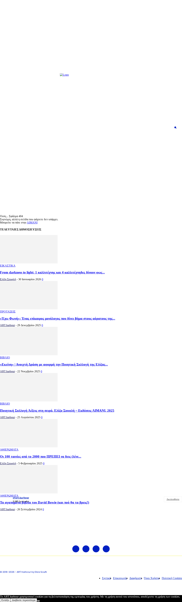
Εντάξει (5, 600)
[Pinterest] (18, 127)
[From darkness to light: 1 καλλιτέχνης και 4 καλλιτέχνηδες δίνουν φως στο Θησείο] (29, 262)
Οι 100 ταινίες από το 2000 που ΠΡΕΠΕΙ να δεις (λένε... (40, 456)
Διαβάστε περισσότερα (24, 600)
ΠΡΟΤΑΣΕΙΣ (7, 311)
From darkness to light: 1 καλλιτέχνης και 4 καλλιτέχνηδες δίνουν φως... (52, 272)
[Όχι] (38, 600)
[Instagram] (12, 127)
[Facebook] (6, 127)
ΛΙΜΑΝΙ (32, 222)
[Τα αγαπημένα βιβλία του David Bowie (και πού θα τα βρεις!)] (29, 492)
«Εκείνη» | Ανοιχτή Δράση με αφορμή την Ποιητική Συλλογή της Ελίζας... (54, 364)
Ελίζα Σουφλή (8, 279)
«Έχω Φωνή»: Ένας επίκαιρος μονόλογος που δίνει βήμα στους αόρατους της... (57, 318)
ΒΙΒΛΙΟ (5, 357)
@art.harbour (21, 497)
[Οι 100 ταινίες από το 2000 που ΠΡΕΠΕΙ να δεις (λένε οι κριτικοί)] (29, 446)
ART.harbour (7, 325)
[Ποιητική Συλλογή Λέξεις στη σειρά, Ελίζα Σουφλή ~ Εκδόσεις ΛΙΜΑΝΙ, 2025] (29, 400)
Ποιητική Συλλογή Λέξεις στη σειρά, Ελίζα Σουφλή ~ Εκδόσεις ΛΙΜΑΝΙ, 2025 (57, 410)
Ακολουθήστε (173, 499)
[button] (175, 128)
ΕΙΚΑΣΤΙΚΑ (7, 265)
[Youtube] (25, 127)
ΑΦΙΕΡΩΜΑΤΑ (9, 449)
